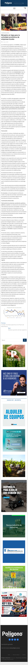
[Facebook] (10, 640)
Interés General (5, 32)
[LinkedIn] (18, 640)
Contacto (24, 654)
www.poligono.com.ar (15, 648)
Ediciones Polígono (16, 654)
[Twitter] (15, 640)
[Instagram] (12, 640)
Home (9, 654)
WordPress (24, 657)
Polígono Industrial (5, 657)
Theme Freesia (19, 657)
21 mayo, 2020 (5, 42)
